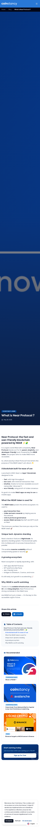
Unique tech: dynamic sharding (15, 637)
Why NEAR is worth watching (14, 643)
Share (7, 614)
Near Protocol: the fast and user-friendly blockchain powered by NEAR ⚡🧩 (18, 629)
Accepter (9, 821)
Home (3, 9)
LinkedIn (19, 614)
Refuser (18, 821)
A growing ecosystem (12, 640)
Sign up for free (20, 755)
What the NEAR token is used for (15, 635)
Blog (9, 9)
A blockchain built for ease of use (16, 632)
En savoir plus (27, 821)
